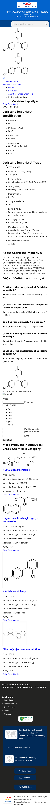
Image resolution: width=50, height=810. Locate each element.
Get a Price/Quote (11, 104)
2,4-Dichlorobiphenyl (14, 591)
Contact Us (8, 710)
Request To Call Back (12, 84)
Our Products (9, 707)
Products (12, 90)
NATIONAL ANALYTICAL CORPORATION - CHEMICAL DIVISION (27, 14)
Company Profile (10, 703)
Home (11, 87)
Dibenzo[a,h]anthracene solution (21, 649)
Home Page (8, 700)
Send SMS (27, 777)
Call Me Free (27, 787)
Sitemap (7, 714)
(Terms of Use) (26, 799)
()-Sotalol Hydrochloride (16, 469)
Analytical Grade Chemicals (20, 94)
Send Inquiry (12, 81)
